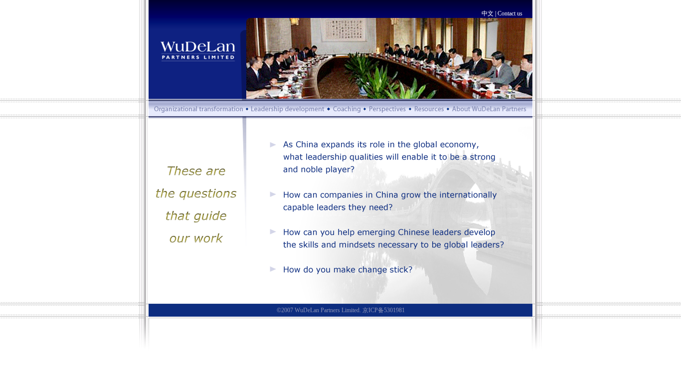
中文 (488, 13)
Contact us (510, 13)
